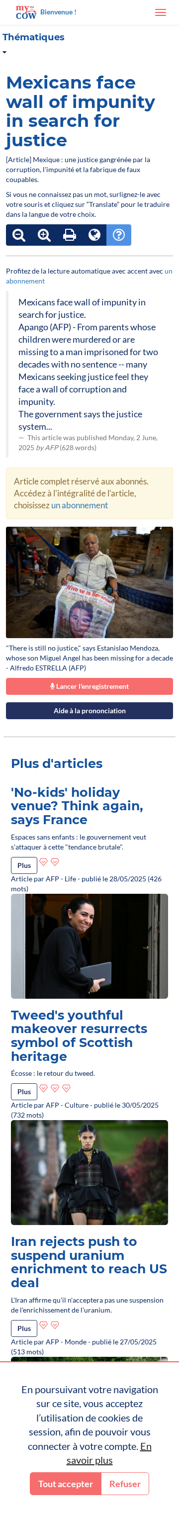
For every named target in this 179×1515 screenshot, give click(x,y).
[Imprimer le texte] (70, 235)
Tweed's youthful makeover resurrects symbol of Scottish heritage (79, 1036)
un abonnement (79, 505)
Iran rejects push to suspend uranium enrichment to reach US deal (89, 1262)
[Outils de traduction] (94, 235)
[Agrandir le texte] (44, 235)
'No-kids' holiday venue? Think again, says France (77, 806)
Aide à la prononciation (90, 710)
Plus (24, 865)
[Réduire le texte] (19, 235)
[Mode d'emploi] (118, 235)
